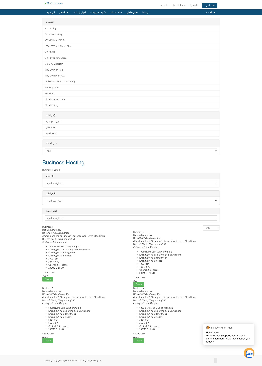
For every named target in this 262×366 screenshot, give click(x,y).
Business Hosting (53, 34)
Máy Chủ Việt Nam (54, 69)
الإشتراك (193, 5)
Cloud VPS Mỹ (52, 105)
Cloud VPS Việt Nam (55, 99)
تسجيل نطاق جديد (53, 121)
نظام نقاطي (132, 12)
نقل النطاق (50, 127)
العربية (164, 5)
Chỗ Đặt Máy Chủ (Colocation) (60, 81)
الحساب (209, 12)
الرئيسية (51, 12)
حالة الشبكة (116, 12)
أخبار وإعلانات (79, 12)
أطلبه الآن (47, 279)
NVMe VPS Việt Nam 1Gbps (58, 46)
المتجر (63, 12)
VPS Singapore (52, 87)
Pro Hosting (50, 28)
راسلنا (145, 12)
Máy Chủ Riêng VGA (55, 75)
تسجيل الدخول (178, 5)
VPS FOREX (50, 52)
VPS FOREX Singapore (55, 58)
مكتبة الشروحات (98, 12)
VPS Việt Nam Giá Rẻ (55, 40)
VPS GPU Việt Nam (54, 64)
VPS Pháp (49, 93)
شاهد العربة (210, 5)
